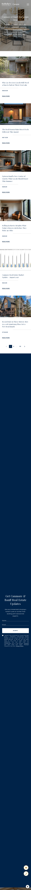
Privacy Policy (19, 646)
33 (20, 346)
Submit (15, 630)
